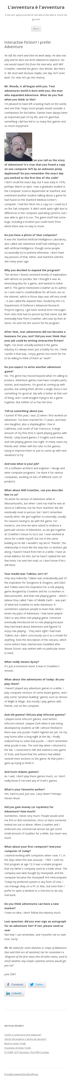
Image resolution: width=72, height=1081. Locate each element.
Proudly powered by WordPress (21, 1074)
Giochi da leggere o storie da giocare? (25, 1039)
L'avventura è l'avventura (36, 7)
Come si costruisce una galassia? (22, 1034)
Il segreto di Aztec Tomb (17, 1047)
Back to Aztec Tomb (15, 1043)
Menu (36, 28)
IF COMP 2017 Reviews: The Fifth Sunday (26, 1052)
